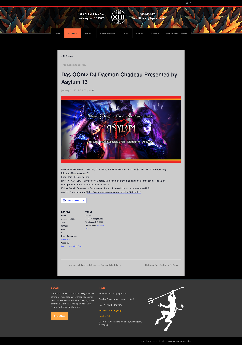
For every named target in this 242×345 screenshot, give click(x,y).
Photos (155, 33)
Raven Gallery (107, 33)
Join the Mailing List (176, 33)
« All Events (67, 56)
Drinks (139, 33)
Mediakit (103, 310)
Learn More (59, 316)
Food (125, 33)
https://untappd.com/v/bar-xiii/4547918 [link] (89, 184)
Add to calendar (74, 200)
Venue (88, 33)
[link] (114, 192)
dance (63, 239)
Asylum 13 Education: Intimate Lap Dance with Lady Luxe (95, 265)
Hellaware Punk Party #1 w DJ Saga (161, 265)
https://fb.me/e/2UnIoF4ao (71, 246)
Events (71, 33)
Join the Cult (105, 316)
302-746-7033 (148, 14)
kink (68, 239)
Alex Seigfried (184, 341)
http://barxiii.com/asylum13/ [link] (75, 173)
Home (57, 33)
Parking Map (115, 310)
